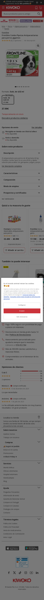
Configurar (22, 305)
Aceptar (22, 311)
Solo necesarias (22, 317)
